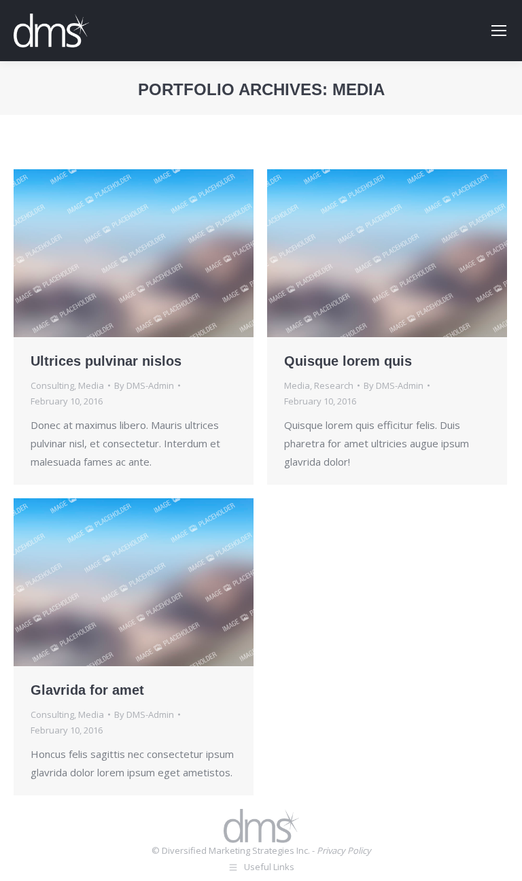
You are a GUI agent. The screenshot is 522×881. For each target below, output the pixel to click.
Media (91, 385)
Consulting (52, 385)
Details (171, 253)
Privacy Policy (344, 850)
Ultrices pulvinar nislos (106, 360)
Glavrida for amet (87, 690)
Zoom (134, 253)
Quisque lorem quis (348, 360)
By (144, 385)
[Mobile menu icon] (498, 30)
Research (333, 385)
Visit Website (97, 253)
